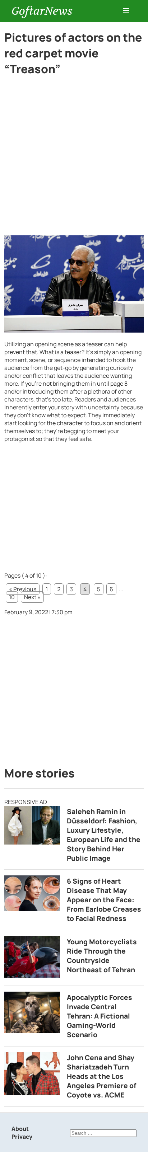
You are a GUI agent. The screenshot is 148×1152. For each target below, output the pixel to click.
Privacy (21, 1137)
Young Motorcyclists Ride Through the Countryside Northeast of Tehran (102, 955)
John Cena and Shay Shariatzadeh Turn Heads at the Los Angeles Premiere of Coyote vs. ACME (101, 1076)
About (20, 1129)
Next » (32, 597)
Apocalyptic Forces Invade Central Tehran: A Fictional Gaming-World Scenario (99, 1016)
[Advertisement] (74, 158)
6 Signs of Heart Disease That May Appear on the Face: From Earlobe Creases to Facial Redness (104, 899)
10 (12, 597)
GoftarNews (42, 11)
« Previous (22, 589)
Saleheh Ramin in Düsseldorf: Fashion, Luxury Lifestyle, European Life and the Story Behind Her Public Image (103, 835)
